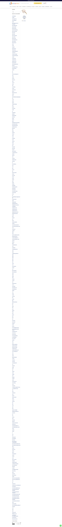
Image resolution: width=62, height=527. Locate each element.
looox (13, 216)
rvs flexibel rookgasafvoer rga (16, 387)
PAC (12, 297)
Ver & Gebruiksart (14, 465)
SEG (12, 404)
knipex (13, 182)
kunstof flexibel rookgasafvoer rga (16, 197)
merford (13, 240)
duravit (13, 78)
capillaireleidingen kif (15, 51)
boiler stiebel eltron (14, 39)
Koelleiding (13, 185)
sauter (13, 398)
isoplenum (13, 161)
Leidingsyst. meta (14, 207)
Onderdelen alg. (14, 289)
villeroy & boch (14, 475)
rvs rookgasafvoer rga (15, 388)
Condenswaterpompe (15, 55)
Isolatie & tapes (14, 159)
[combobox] (16, 12)
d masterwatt (14, 58)
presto (13, 324)
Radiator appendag (14, 344)
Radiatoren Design (14, 347)
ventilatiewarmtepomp (15, 463)
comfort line (13, 52)
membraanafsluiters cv (15, 237)
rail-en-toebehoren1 (15, 351)
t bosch (13, 431)
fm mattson (13, 108)
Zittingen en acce (14, 513)
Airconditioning (28, 6)
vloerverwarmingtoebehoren (16, 479)
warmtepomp (14, 486)
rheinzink (13, 365)
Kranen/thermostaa (14, 191)
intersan (13, 155)
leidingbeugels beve (14, 203)
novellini (13, 279)
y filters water (14, 512)
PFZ (12, 316)
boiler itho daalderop (15, 29)
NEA (12, 260)
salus (12, 391)
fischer (13, 102)
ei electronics (14, 89)
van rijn (13, 456)
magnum (13, 223)
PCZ (12, 303)
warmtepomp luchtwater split (16, 494)
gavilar (13, 118)
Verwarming (14, 6)
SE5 (12, 402)
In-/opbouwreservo (14, 152)
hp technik (13, 148)
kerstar (13, 176)
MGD (13, 243)
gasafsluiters (14, 112)
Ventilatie (36, 6)
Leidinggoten (14, 206)
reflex (13, 355)
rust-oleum (13, 385)
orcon (13, 293)
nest (12, 269)
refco (13, 354)
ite (12, 162)
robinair (13, 371)
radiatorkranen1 (14, 348)
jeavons (13, 169)
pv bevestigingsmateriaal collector (15, 329)
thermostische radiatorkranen (16, 443)
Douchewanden (14, 68)
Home (11, 6)
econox (13, 88)
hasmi (13, 139)
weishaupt (13, 506)
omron (13, 284)
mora (13, 250)
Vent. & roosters (14, 459)
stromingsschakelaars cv (15, 425)
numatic (13, 280)
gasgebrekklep (14, 115)
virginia (13, 476)
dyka (12, 81)
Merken (20, 6)
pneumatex (13, 320)
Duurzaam (33, 6)
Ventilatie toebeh (14, 462)
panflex (13, 299)
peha (12, 309)
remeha (13, 358)
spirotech (13, 421)
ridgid (13, 367)
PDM (13, 306)
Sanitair (17, 6)
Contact (51, 6)
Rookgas (13, 377)
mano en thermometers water (16, 226)
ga (12, 111)
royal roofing (14, 382)
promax (13, 326)
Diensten (13, 65)
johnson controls (14, 172)
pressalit (13, 323)
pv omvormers (14, 334)
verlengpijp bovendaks (15, 469)
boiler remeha (14, 38)
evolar (13, 99)
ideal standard (14, 151)
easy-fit (13, 82)
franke (13, 109)
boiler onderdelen (14, 35)
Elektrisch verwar (14, 92)
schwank (13, 401)
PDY (12, 307)
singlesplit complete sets (15, 411)
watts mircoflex (14, 503)
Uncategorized (14, 453)
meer (13, 233)
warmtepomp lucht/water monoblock (15, 490)
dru (12, 72)
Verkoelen (13, 466)
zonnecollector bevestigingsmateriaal (15, 516)
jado (12, 166)
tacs (12, 435)
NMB (13, 276)
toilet (13, 446)
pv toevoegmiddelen (15, 335)
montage (43, 6)
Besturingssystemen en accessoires (15, 24)
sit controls (13, 412)
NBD (12, 257)
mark (13, 227)
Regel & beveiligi (14, 357)
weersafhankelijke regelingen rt (16, 505)
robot (13, 372)
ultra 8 (13, 452)
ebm (12, 85)
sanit (12, 394)
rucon (13, 384)
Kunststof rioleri (14, 199)
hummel (13, 149)
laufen (13, 200)
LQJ (12, 219)
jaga (12, 168)
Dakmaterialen (14, 62)
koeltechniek (14, 188)
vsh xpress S (13, 483)
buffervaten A (14, 48)
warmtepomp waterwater (15, 495)
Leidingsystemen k (14, 209)
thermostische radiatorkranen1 (16, 445)
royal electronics (14, 381)
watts (13, 502)
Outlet (13, 294)
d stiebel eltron (14, 59)
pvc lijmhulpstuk (14, 337)
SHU (12, 408)
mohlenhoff (13, 247)
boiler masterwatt (14, 31)
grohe (13, 131)
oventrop (13, 296)
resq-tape (13, 361)
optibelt (13, 290)
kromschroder (14, 192)
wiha (12, 509)
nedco (13, 263)
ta (12, 432)
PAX (12, 300)
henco (13, 142)
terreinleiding (14, 438)
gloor (13, 129)
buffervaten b (14, 49)
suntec (13, 428)
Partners (40, 6)
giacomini (13, 128)
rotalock (13, 378)
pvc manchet (14, 338)
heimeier (13, 141)
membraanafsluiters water (15, 239)
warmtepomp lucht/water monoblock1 (15, 492)
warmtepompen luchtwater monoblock (15, 499)
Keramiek (13, 175)
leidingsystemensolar (15, 213)
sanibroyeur (13, 392)
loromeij (13, 217)
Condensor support (14, 54)
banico (13, 21)
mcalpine (13, 230)
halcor (13, 135)
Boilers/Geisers (14, 42)
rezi (12, 364)
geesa (13, 121)
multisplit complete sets (15, 253)
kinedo (13, 179)
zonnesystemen (14, 517)
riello (12, 368)
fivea (12, 105)
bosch (13, 44)
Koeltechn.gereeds (14, 186)
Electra (13, 91)
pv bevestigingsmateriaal (15, 327)
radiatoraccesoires (14, 345)
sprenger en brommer (15, 422)
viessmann (13, 473)
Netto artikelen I (14, 270)
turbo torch (13, 449)
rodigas (13, 374)
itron (12, 165)
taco (12, 434)
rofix (12, 375)
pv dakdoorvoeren (14, 331)
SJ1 (12, 414)
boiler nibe (13, 34)
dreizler (13, 69)
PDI (12, 304)
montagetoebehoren (15, 249)
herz (12, 145)
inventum (13, 158)
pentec (13, 314)
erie (12, 98)
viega (13, 472)
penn (12, 313)
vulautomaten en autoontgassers (16, 485)
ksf (12, 195)
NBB (12, 256)
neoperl (13, 267)
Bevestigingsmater (14, 25)
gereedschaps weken (15, 125)
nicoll (13, 273)
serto (13, 405)
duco (12, 75)
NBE (12, 259)
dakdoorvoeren (14, 61)
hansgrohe (13, 138)
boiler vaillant (14, 41)
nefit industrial (14, 266)
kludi (12, 181)
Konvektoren (14, 189)
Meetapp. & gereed (14, 236)
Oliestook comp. (14, 283)
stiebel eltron (14, 424)
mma (12, 246)
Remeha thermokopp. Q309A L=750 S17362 (24, 17)
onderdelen (24, 6)
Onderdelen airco (14, 287)
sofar (13, 418)
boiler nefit (13, 32)
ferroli (13, 101)
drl (12, 71)
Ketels (13, 178)
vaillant (13, 455)
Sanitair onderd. (14, 397)
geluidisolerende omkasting (15, 122)
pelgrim (13, 310)
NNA (13, 277)
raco (12, 341)
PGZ (12, 317)
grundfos (13, 132)
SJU (12, 415)
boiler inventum (14, 28)
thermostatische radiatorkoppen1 (14, 442)
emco (13, 95)
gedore (13, 119)
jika (12, 171)
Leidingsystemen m (14, 210)
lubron (13, 220)
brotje (13, 45)
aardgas (13, 17)
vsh (12, 482)
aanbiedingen (47, 6)
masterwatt (13, 229)
